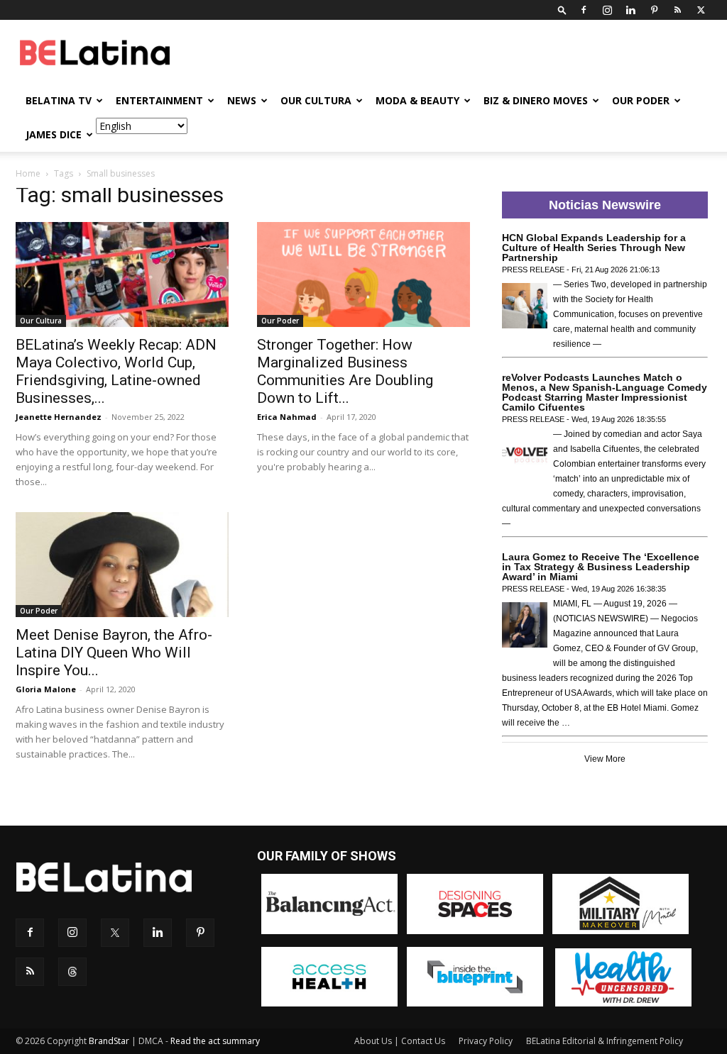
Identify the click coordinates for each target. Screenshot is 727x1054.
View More (604, 759)
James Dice (54, 134)
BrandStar (109, 1041)
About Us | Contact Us (399, 1041)
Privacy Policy (486, 1041)
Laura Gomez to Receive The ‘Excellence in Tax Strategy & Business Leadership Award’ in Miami (600, 566)
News (241, 100)
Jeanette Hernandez (59, 416)
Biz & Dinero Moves (535, 100)
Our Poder (640, 100)
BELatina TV (59, 100)
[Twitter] (700, 10)
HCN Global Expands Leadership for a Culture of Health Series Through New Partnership (594, 247)
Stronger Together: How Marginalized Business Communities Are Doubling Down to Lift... (345, 371)
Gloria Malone (46, 689)
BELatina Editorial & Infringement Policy (604, 1041)
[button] (562, 9)
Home (28, 173)
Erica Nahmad (287, 416)
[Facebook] (583, 10)
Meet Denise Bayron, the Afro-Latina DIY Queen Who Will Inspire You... (114, 652)
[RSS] (677, 10)
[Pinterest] (654, 10)
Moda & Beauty (417, 100)
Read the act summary (215, 1041)
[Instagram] (607, 10)
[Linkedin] (630, 10)
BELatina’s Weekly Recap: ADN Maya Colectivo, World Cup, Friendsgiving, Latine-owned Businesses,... (116, 371)
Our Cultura (315, 100)
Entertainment (159, 100)
